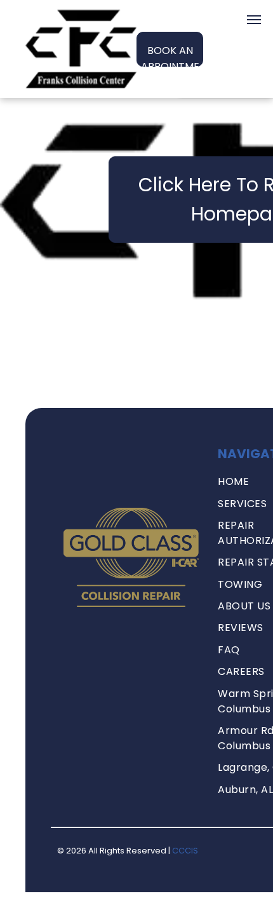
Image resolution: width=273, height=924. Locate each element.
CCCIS (185, 851)
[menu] (254, 19)
